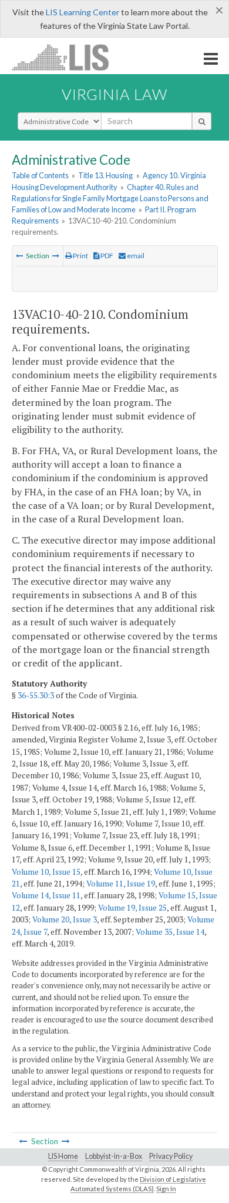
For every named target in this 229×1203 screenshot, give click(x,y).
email (135, 255)
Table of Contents (40, 175)
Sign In (166, 1188)
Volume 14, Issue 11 (46, 895)
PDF (106, 255)
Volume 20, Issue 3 (64, 919)
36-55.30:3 (36, 695)
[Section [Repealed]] (19, 255)
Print (80, 255)
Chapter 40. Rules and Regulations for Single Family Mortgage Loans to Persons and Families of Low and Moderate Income (110, 198)
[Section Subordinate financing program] (55, 255)
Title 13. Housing (105, 175)
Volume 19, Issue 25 (132, 907)
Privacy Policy (171, 1156)
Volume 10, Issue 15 (46, 872)
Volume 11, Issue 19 (120, 883)
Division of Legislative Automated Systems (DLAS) (138, 1184)
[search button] (201, 121)
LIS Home (63, 1156)
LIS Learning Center (82, 12)
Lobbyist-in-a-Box (113, 1156)
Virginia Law (114, 94)
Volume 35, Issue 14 (170, 932)
